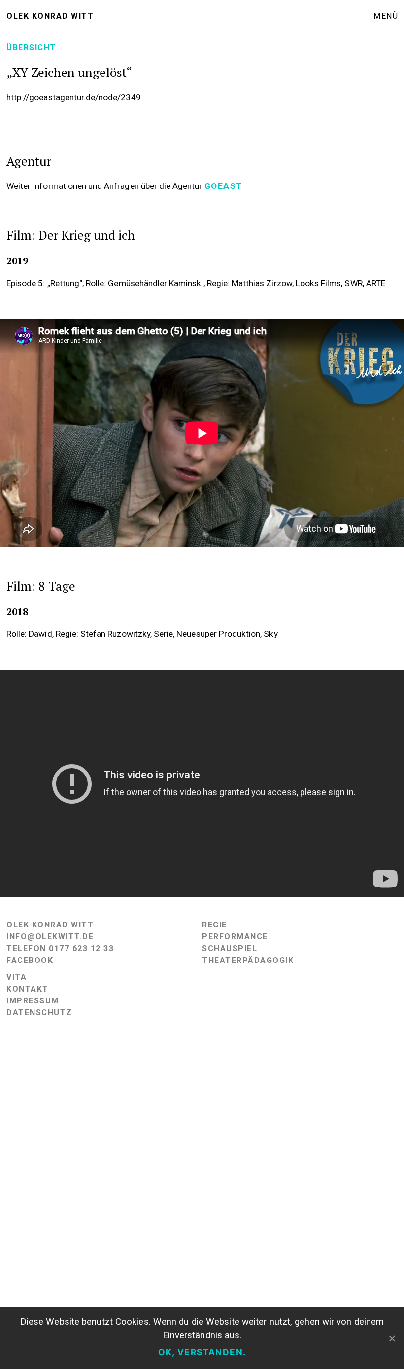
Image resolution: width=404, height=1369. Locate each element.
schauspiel (229, 948)
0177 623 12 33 (81, 948)
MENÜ (385, 16)
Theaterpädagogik (248, 960)
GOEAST (223, 186)
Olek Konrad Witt (50, 16)
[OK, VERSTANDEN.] (392, 1338)
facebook (29, 960)
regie (214, 924)
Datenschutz (39, 1012)
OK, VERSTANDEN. (202, 1352)
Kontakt (27, 989)
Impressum (32, 1000)
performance (235, 936)
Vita (16, 977)
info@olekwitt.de (50, 936)
